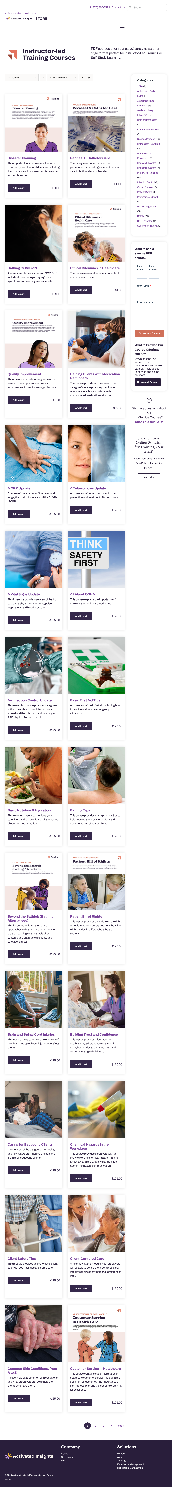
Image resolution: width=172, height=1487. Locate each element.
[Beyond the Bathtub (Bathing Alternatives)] (33, 881)
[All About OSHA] (96, 559)
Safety (140, 216)
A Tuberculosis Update (88, 488)
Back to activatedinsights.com (22, 13)
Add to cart (18, 188)
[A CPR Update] (33, 453)
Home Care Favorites (148, 144)
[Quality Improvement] (33, 339)
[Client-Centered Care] (96, 1223)
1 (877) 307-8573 (100, 7)
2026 (140, 86)
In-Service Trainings (147, 173)
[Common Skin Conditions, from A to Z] (33, 1333)
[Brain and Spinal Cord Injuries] (33, 999)
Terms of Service (37, 1475)
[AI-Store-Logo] (26, 17)
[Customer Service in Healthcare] (96, 1333)
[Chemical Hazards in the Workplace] (96, 1109)
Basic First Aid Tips (85, 700)
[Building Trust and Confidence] (96, 999)
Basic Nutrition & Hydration (29, 810)
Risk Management (146, 206)
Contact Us (118, 7)
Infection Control (146, 182)
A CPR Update (19, 488)
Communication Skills (148, 129)
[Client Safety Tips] (33, 1223)
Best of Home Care (147, 120)
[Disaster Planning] (33, 123)
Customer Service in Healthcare (95, 1368)
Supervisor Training (147, 226)
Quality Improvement (24, 374)
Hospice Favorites (146, 163)
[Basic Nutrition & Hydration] (33, 775)
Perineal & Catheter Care (90, 158)
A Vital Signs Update (24, 594)
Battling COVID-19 (22, 268)
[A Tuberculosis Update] (96, 453)
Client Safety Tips (22, 1258)
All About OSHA (82, 594)
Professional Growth (148, 197)
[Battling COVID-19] (33, 233)
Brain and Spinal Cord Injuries (31, 1034)
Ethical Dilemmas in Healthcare (95, 268)
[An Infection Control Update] (33, 665)
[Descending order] (43, 77)
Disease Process (146, 139)
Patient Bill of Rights (86, 916)
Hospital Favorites (146, 168)
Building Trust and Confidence (94, 1034)
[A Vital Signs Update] (33, 559)
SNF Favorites (144, 221)
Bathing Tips (80, 810)
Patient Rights (144, 192)
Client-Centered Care (87, 1258)
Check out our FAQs (149, 422)
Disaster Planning (22, 158)
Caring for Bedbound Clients (30, 1144)
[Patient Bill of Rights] (96, 881)
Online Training (145, 187)
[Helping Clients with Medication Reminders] (96, 339)
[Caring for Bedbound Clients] (33, 1109)
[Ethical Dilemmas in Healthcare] (96, 233)
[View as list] (89, 77)
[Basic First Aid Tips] (96, 665)
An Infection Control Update (30, 700)
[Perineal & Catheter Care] (96, 123)
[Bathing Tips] (96, 775)
